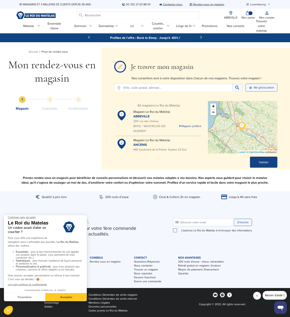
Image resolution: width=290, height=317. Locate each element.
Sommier (80, 26)
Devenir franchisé (145, 277)
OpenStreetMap (256, 151)
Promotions (209, 26)
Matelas (28, 26)
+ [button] (213, 106)
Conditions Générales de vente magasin (113, 295)
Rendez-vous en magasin (105, 262)
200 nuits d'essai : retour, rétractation (201, 262)
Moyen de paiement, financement (198, 269)
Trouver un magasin (146, 269)
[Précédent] (89, 37)
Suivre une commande (147, 281)
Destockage (51, 303)
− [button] (213, 112)
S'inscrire (243, 222)
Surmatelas (106, 26)
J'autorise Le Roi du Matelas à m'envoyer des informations (216, 230)
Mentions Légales (99, 303)
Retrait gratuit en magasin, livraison (199, 265)
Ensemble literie (54, 25)
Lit (132, 26)
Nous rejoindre (143, 273)
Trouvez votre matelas (261, 25)
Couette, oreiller (158, 25)
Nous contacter (143, 265)
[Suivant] (201, 37)
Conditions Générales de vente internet (113, 299)
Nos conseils (235, 26)
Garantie (183, 273)
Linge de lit (184, 26)
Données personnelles (103, 307)
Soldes (48, 307)
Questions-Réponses (147, 262)
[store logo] (36, 15)
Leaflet (242, 151)
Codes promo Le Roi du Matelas (108, 310)
